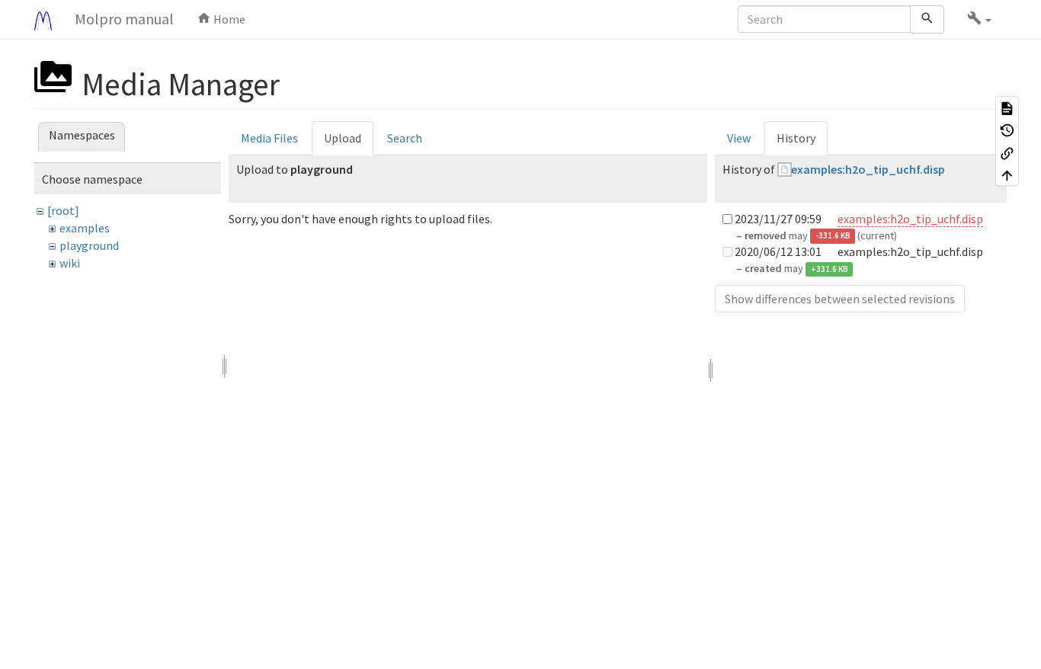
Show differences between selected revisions (840, 298)
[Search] (927, 19)
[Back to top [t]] (1007, 175)
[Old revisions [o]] (1007, 130)
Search (404, 138)
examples (84, 227)
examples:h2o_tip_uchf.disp (868, 169)
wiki (69, 262)
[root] (63, 210)
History (796, 138)
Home (228, 19)
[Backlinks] (1007, 152)
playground (89, 245)
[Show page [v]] (1007, 107)
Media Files (269, 138)
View (739, 138)
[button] (979, 19)
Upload (342, 138)
